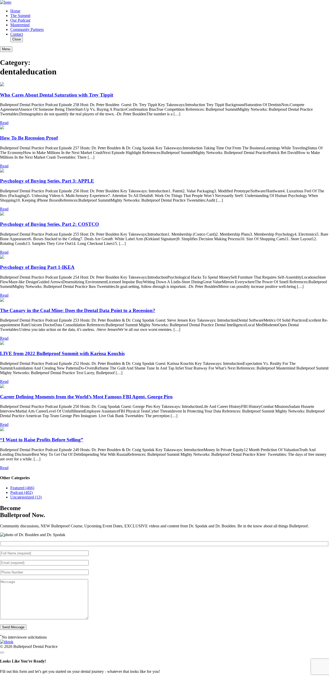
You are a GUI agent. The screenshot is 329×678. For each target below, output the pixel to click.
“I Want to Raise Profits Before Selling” (41, 439)
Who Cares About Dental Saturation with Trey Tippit (56, 95)
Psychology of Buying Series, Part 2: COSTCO (49, 224)
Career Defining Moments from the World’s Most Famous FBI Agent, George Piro (86, 396)
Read (4, 123)
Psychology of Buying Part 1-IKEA (37, 267)
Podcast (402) (21, 492)
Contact (16, 34)
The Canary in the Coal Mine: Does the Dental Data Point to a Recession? (77, 310)
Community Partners (27, 29)
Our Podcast (20, 20)
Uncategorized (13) (26, 497)
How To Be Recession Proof (29, 138)
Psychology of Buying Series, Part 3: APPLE (47, 181)
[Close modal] (2, 652)
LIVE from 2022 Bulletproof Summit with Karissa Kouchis (62, 353)
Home (15, 11)
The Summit (20, 15)
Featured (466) (22, 488)
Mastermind (20, 25)
